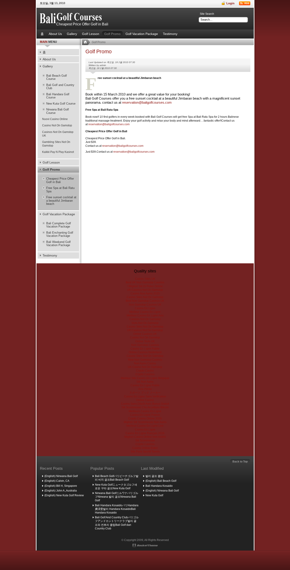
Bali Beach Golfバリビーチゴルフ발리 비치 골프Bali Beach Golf (116, 478)
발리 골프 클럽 (154, 476)
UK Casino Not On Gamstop (145, 367)
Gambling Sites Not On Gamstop (56, 143)
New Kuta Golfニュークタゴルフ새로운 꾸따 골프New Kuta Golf (116, 486)
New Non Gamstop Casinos (145, 359)
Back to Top (240, 461)
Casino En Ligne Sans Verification (145, 396)
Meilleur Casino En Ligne (145, 311)
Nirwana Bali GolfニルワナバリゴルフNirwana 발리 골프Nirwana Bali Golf (116, 497)
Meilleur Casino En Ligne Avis (145, 315)
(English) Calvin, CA (56, 480)
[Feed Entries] (244, 3)
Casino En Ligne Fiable (145, 348)
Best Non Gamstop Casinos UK (145, 300)
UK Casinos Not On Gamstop (145, 289)
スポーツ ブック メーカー (145, 392)
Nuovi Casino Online (55, 119)
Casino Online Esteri (145, 448)
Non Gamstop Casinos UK (145, 304)
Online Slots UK (145, 341)
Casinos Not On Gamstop (145, 319)
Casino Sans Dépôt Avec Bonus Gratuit (145, 403)
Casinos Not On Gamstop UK (57, 133)
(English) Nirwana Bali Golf (61, 476)
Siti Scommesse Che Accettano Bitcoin (145, 407)
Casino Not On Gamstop (57, 125)
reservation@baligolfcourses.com (109, 124)
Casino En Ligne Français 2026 (145, 433)
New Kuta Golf (154, 495)
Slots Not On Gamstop (145, 323)
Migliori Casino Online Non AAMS (145, 436)
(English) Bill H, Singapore (60, 485)
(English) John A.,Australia (60, 490)
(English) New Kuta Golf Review (64, 495)
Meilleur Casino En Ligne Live (145, 425)
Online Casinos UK (145, 333)
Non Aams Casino (145, 363)
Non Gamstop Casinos (145, 345)
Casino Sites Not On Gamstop (145, 297)
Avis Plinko (145, 389)
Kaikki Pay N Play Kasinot (58, 152)
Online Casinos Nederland (145, 352)
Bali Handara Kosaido (159, 485)
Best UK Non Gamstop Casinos (145, 282)
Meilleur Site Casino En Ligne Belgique (145, 378)
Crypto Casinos (145, 374)
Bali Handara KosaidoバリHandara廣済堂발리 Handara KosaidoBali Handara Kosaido (116, 509)
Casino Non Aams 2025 (145, 293)
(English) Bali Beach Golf (160, 480)
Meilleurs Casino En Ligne (145, 411)
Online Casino (145, 400)
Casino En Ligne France (145, 414)
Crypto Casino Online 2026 (145, 418)
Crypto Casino (145, 370)
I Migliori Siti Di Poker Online (145, 286)
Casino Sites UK (145, 278)
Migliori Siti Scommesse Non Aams (145, 422)
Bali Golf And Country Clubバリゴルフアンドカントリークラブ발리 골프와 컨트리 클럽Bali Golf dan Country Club (117, 523)
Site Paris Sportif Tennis (145, 451)
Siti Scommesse (145, 440)
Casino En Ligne (145, 308)
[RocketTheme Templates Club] (145, 545)
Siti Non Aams (145, 381)
